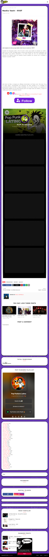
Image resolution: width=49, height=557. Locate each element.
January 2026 (5, 433)
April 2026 (5, 429)
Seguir (24, 553)
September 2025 (6, 438)
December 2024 (6, 450)
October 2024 (6, 453)
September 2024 (6, 454)
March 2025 (5, 446)
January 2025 (5, 449)
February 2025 (6, 448)
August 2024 (5, 456)
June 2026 (5, 426)
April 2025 (5, 445)
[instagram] (19, 494)
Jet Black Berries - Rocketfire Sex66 (18, 513)
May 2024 (5, 460)
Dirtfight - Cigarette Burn (15, 536)
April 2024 (5, 461)
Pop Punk (15, 282)
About (41, 555)
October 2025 (6, 437)
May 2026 (5, 427)
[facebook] (8, 494)
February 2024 (6, 464)
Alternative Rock (9, 282)
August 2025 (5, 439)
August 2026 (5, 423)
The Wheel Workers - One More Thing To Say (8, 316)
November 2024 (6, 452)
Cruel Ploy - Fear (37, 315)
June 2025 (5, 442)
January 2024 (5, 465)
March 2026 (5, 430)
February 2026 (6, 431)
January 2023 (5, 468)
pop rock (7, 7)
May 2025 (5, 444)
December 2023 (6, 467)
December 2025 (6, 434)
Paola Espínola (19, 294)
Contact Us (46, 555)
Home (3, 7)
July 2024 (5, 457)
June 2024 (5, 458)
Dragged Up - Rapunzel (14, 519)
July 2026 (5, 425)
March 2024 (5, 463)
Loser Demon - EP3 (22, 315)
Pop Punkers (10, 555)
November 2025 (6, 435)
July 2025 (5, 441)
